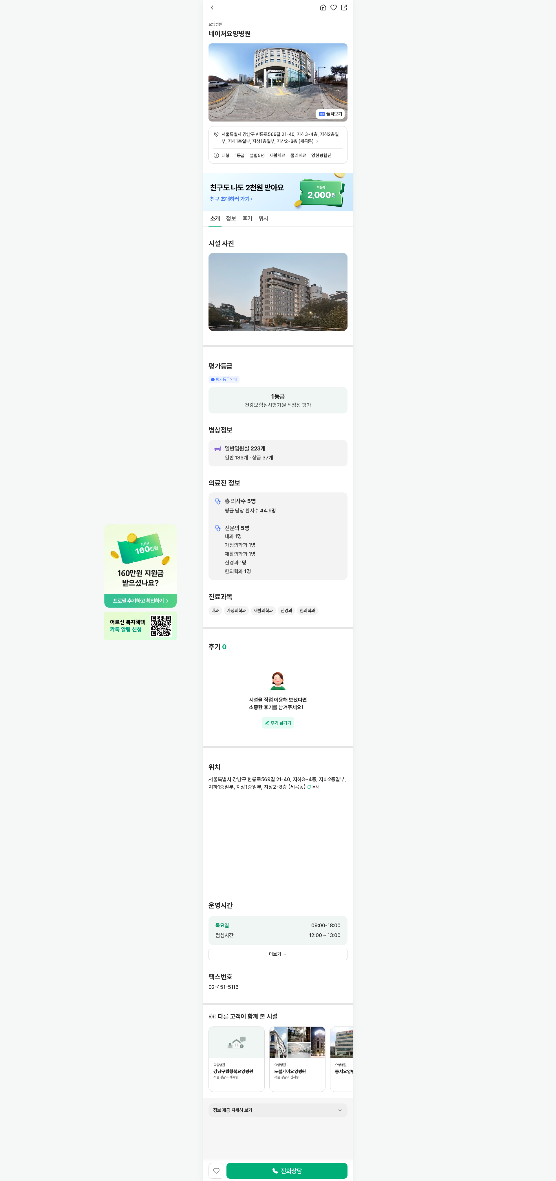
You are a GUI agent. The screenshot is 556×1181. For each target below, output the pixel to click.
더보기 (275, 954)
